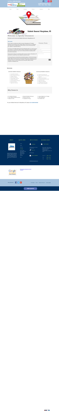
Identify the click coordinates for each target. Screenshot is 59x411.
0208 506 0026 (17, 1)
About (21, 145)
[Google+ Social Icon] (51, 1)
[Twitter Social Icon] (46, 1)
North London (22, 150)
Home (21, 143)
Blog (20, 157)
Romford (21, 155)
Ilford (21, 154)
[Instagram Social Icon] (48, 1)
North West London (23, 151)
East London (22, 152)
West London (22, 153)
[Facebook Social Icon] (44, 1)
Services (21, 147)
